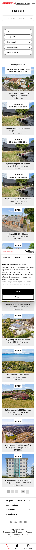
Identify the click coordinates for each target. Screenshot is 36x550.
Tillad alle (18, 291)
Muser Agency (22, 537)
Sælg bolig (17, 548)
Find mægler (28, 548)
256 (23, 492)
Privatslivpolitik (22, 534)
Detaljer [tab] (18, 257)
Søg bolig (7, 548)
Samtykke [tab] (6, 257)
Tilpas (17, 297)
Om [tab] (29, 257)
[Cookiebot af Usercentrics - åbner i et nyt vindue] (25, 251)
